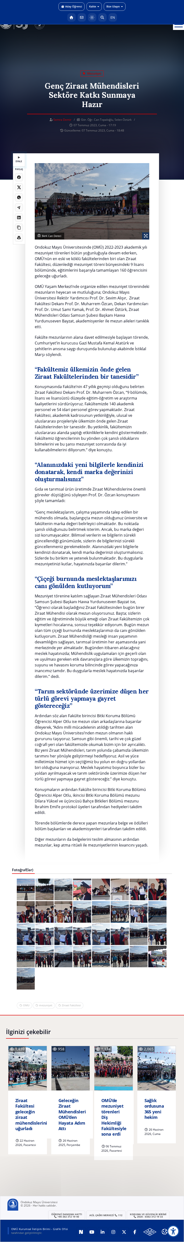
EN (112, 17)
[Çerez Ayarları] (164, 1231)
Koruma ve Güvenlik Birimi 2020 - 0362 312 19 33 (148, 1215)
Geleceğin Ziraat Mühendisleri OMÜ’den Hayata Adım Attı (72, 1114)
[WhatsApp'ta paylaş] (19, 197)
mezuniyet (93, 73)
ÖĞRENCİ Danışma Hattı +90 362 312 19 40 (66, 1215)
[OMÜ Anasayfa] (71, 17)
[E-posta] (82, 17)
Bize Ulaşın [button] (113, 6)
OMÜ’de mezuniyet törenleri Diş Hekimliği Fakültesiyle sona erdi (113, 1117)
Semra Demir (62, 120)
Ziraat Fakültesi (71, 1005)
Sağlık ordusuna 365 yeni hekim (154, 1109)
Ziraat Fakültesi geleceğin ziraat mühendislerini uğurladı (31, 1114)
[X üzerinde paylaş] (19, 187)
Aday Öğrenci (73, 6)
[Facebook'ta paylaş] (19, 177)
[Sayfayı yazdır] (19, 238)
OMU (26, 1005)
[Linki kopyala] (19, 227)
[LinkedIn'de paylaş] (19, 217)
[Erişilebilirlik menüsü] (173, 1231)
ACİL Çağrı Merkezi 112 (106, 1215)
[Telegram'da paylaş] (19, 207)
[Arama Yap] (102, 17)
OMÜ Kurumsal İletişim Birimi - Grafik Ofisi (39, 1229)
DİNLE (19, 161)
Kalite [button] (92, 6)
